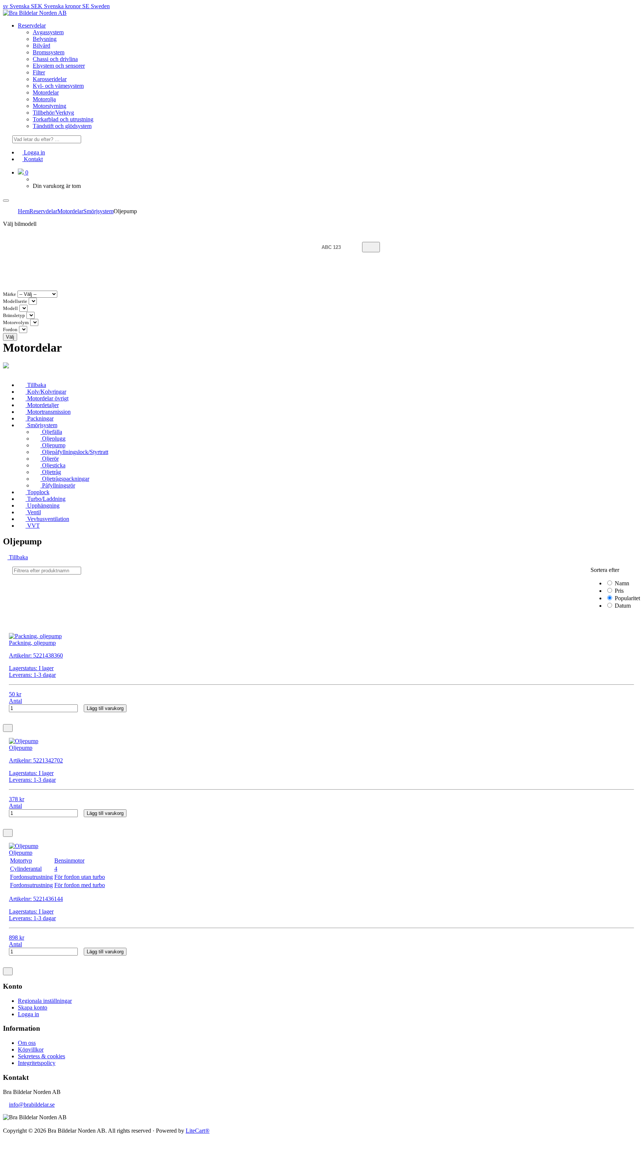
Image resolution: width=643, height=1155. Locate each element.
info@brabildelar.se (32, 1104)
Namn (621, 583)
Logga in (33, 152)
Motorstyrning (49, 106)
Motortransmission (48, 412)
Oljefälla (51, 432)
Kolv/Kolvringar (46, 391)
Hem (23, 211)
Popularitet (626, 598)
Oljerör (50, 458)
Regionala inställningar (45, 1001)
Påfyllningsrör (58, 485)
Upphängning (43, 505)
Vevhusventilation (47, 519)
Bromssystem (48, 52)
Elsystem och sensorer (59, 66)
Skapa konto (32, 1007)
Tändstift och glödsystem (62, 126)
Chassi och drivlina (55, 59)
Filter (39, 72)
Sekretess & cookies (41, 1056)
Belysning (45, 39)
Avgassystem (48, 32)
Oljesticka (53, 465)
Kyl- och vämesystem (58, 86)
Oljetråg (51, 472)
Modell (10, 308)
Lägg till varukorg (105, 708)
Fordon (10, 329)
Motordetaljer (42, 405)
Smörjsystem (98, 211)
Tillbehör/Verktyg (53, 112)
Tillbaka (36, 385)
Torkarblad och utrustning (63, 119)
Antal (15, 701)
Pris (618, 591)
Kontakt (32, 159)
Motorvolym (16, 322)
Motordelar (46, 92)
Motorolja (44, 99)
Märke (9, 294)
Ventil (33, 512)
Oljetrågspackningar (65, 479)
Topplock (37, 492)
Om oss (27, 1043)
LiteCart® (197, 1130)
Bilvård (41, 45)
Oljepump (53, 445)
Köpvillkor (31, 1049)
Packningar (40, 418)
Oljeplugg (53, 438)
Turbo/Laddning (45, 499)
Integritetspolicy (36, 1063)
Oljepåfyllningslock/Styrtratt (74, 452)
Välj (10, 337)
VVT (33, 525)
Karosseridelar (50, 79)
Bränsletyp (14, 315)
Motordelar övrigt (47, 398)
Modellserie (15, 301)
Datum (622, 605)
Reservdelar (32, 25)
